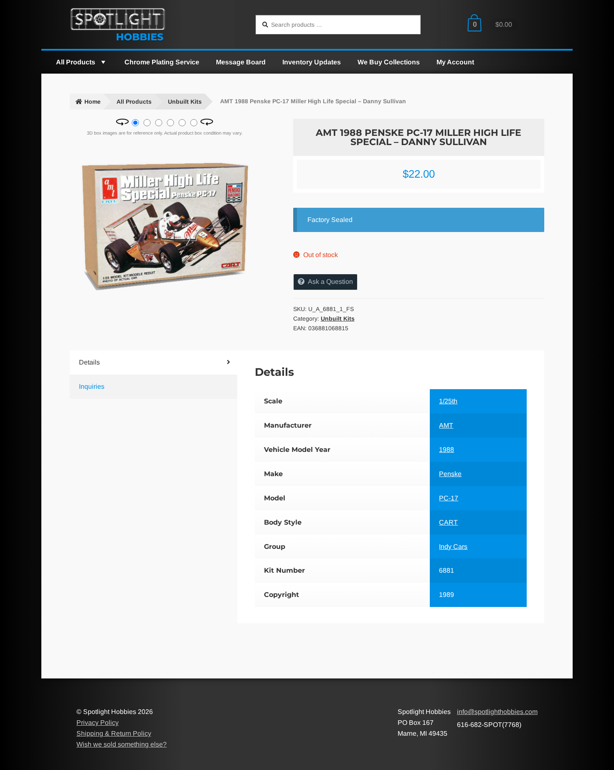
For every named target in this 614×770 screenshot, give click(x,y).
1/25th (448, 401)
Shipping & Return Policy (113, 733)
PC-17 (448, 498)
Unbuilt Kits (185, 101)
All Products (75, 62)
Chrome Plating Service (161, 62)
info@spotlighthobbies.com (497, 711)
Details (89, 362)
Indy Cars (453, 546)
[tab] (139, 362)
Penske (450, 473)
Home (92, 101)
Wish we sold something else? (121, 744)
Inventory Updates (311, 62)
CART (448, 522)
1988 (446, 449)
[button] (103, 62)
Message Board (241, 62)
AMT (446, 425)
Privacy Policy (97, 722)
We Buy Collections (389, 62)
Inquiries (91, 386)
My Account (455, 62)
